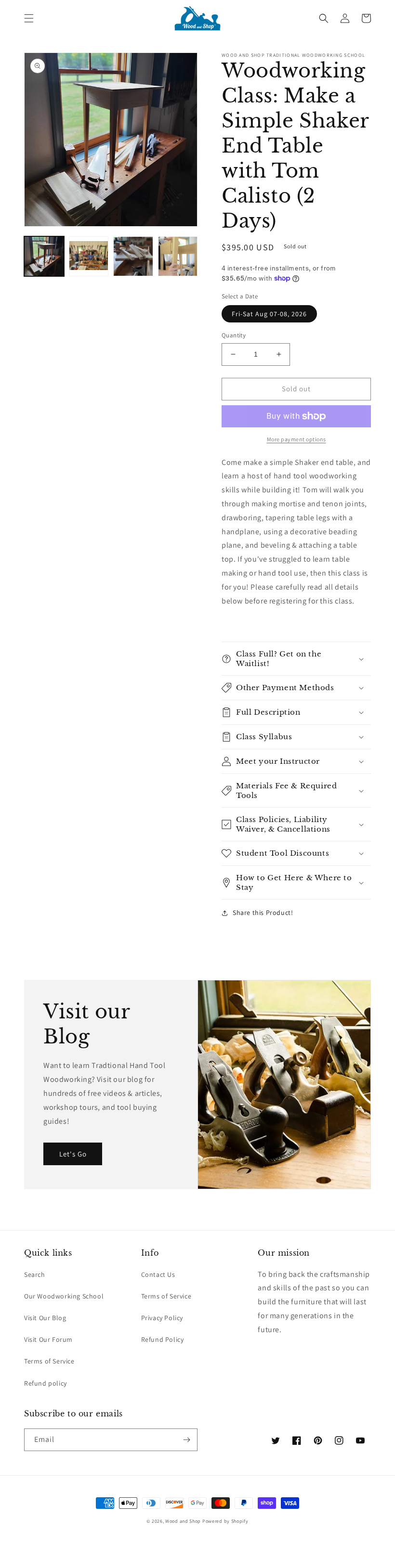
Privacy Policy (162, 1317)
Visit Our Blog (45, 1317)
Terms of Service (49, 1361)
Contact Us (158, 1274)
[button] (29, 18)
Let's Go (73, 1153)
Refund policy (45, 1383)
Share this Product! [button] (263, 912)
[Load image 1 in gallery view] (44, 256)
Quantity (234, 335)
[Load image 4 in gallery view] (178, 256)
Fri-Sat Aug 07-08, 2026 (269, 313)
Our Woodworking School (64, 1296)
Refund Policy (162, 1339)
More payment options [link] (296, 439)
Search (34, 1274)
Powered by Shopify (225, 1521)
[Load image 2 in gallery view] (89, 256)
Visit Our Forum (48, 1339)
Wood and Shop (183, 1521)
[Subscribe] (186, 1439)
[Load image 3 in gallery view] (133, 256)
